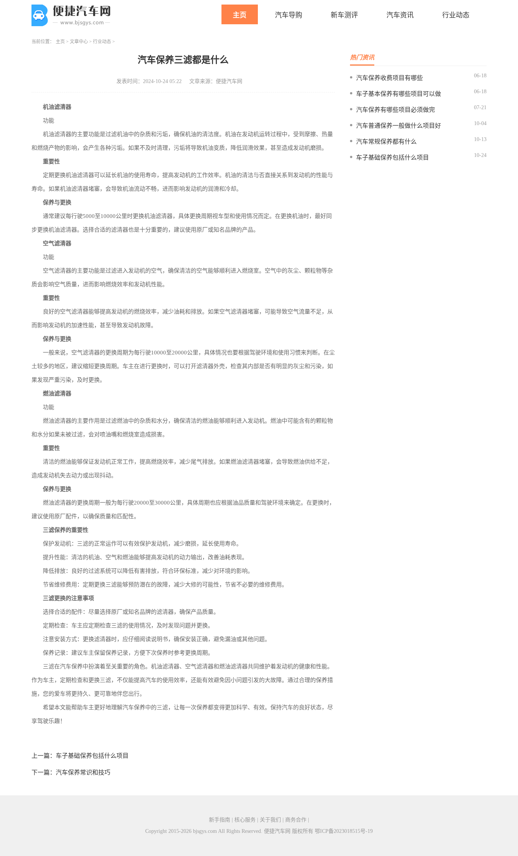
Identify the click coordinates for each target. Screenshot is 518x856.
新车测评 (344, 15)
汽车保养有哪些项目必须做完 (395, 110)
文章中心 (79, 41)
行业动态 (455, 15)
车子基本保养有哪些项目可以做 (398, 94)
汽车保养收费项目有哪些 (389, 78)
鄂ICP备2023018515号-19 (344, 831)
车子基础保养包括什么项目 (92, 756)
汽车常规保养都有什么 (386, 141)
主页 (239, 15)
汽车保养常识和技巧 (83, 772)
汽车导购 (288, 15)
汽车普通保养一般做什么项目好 (398, 125)
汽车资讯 (400, 15)
